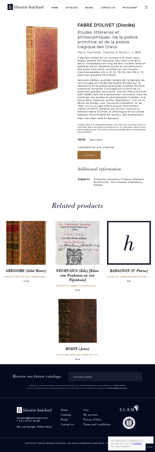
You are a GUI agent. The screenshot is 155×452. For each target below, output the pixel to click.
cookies (137, 443)
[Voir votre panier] (146, 8)
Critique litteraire (132, 179)
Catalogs (72, 7)
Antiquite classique (106, 179)
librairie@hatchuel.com (117, 388)
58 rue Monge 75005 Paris (34, 426)
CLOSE (149, 447)
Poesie (98, 185)
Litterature (135, 182)
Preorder (89, 155)
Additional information (99, 169)
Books (89, 7)
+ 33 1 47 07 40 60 (28, 420)
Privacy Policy (92, 419)
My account (130, 7)
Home (55, 7)
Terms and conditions (97, 424)
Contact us (108, 7)
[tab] (99, 169)
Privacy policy (119, 385)
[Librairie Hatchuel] (26, 7)
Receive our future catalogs (37, 377)
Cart (86, 410)
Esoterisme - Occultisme (110, 182)
